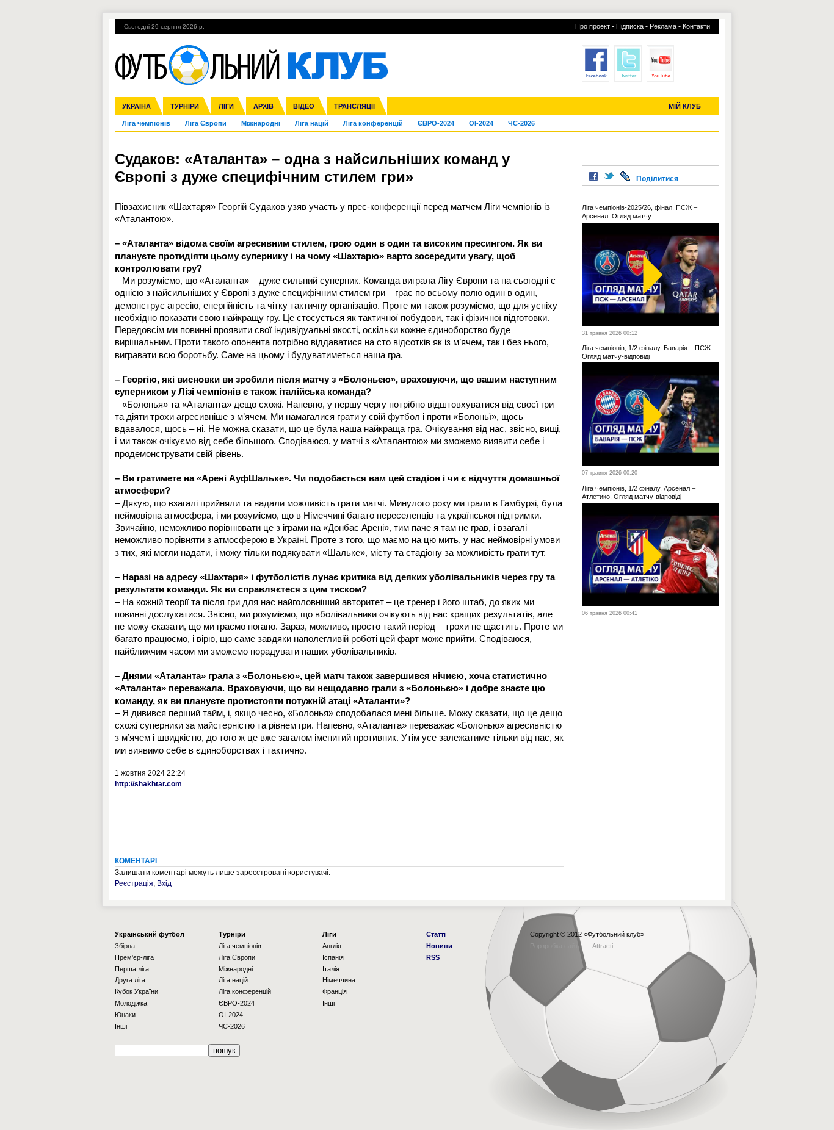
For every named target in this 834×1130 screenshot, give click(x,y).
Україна (136, 106)
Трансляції (354, 106)
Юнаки (125, 1014)
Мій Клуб (685, 106)
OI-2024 (481, 123)
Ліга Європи (206, 123)
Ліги (226, 106)
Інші (121, 1026)
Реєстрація (134, 883)
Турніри (184, 106)
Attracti (602, 945)
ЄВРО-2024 (436, 123)
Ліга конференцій (373, 123)
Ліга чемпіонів (146, 123)
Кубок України (136, 991)
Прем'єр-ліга (134, 957)
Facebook (595, 63)
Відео (303, 106)
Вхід (164, 883)
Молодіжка (131, 1003)
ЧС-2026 (521, 123)
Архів (263, 106)
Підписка (630, 26)
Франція (334, 991)
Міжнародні (260, 123)
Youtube (660, 63)
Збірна (125, 945)
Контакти (696, 26)
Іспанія (333, 957)
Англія (331, 945)
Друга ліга (130, 980)
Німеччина (338, 980)
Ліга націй (311, 123)
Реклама (663, 26)
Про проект (592, 26)
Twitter (628, 63)
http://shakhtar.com (148, 784)
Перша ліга (132, 969)
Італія (330, 969)
